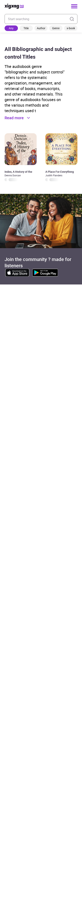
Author (41, 28)
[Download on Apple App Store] (17, 273)
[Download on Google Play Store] (45, 273)
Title (26, 28)
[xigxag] (14, 6)
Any (11, 28)
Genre (56, 28)
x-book (71, 28)
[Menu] (74, 6)
